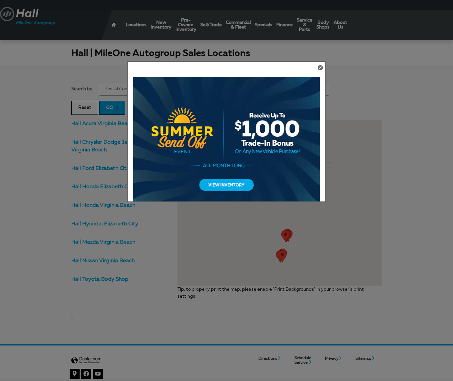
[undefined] (226, 143)
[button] (320, 68)
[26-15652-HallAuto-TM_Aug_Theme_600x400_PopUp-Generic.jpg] (226, 143)
